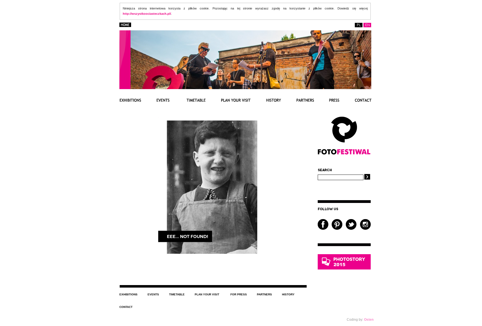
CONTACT (363, 100)
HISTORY (273, 100)
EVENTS (163, 100)
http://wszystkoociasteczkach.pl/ (147, 13)
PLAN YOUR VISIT (236, 100)
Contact (125, 306)
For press (238, 294)
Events (153, 294)
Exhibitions (128, 294)
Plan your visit (207, 294)
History (288, 294)
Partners (264, 294)
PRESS (334, 100)
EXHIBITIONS (130, 100)
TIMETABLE (195, 100)
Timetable (177, 294)
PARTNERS (305, 100)
